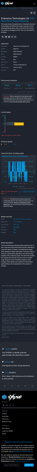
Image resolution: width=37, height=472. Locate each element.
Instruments (3, 8)
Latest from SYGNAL (7, 431)
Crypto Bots (5, 416)
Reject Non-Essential (11, 465)
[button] (31, 12)
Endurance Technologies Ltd (13, 8)
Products (4, 413)
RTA (14, 232)
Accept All (29, 465)
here (11, 206)
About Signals (6, 428)
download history (28, 192)
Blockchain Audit (6, 421)
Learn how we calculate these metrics (20, 101)
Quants (4, 433)
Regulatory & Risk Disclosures (23, 452)
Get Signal (19, 124)
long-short (16, 227)
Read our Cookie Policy (22, 461)
